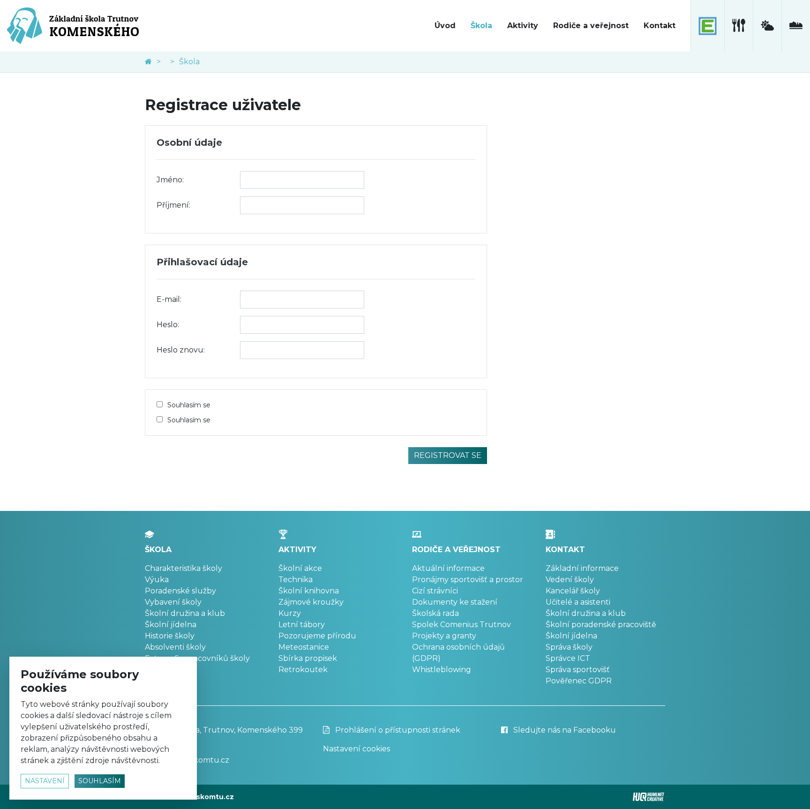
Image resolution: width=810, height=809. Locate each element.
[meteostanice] (767, 26)
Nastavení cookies (356, 748)
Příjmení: (173, 205)
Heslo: (168, 324)
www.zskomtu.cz (203, 797)
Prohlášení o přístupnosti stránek (396, 730)
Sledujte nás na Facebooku (563, 730)
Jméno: (170, 179)
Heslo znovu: (181, 349)
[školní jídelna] (738, 26)
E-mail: (169, 299)
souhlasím (99, 781)
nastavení (45, 781)
